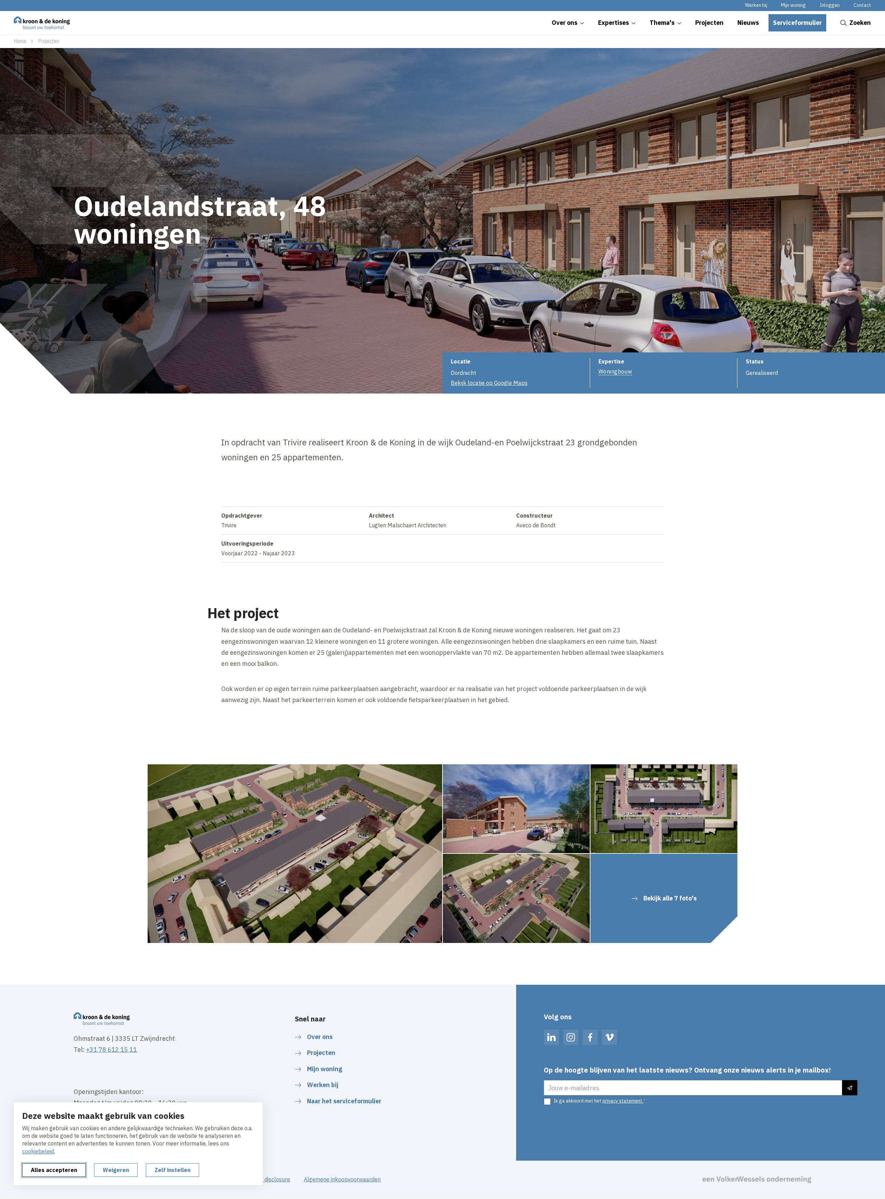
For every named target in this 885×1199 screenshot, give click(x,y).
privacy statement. (623, 1101)
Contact (862, 5)
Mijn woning (793, 5)
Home (20, 41)
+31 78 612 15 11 (111, 1050)
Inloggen (830, 5)
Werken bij (756, 5)
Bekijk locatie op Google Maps (489, 382)
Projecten (48, 41)
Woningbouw (615, 371)
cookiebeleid (38, 1151)
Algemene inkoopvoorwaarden (342, 1179)
